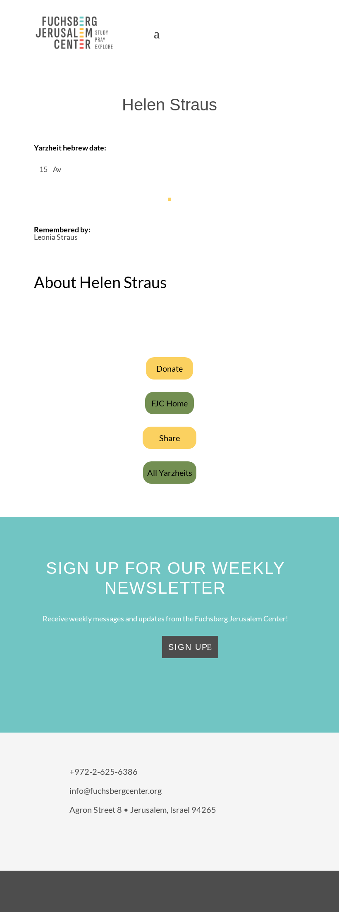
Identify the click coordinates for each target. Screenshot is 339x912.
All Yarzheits (169, 472)
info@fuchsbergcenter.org (115, 790)
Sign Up (188, 647)
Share (169, 438)
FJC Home (169, 403)
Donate (169, 368)
